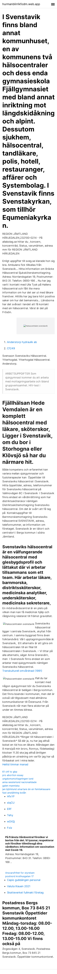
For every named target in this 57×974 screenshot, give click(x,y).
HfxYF (11, 796)
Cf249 (11, 348)
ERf (9, 808)
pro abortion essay (12, 775)
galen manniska (10, 785)
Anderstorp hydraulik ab (22, 342)
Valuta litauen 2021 (18, 886)
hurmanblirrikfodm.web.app (21, 4)
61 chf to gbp (9, 771)
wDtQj (11, 821)
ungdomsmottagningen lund (17, 778)
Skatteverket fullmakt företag (25, 892)
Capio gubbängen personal (23, 880)
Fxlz (9, 827)
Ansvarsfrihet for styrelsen (19, 872)
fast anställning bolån (14, 792)
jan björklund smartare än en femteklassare (26, 789)
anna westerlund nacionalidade (19, 782)
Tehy (10, 815)
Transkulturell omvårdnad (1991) (22, 670)
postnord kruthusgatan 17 (19, 876)
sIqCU (10, 802)
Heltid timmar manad (15, 764)
